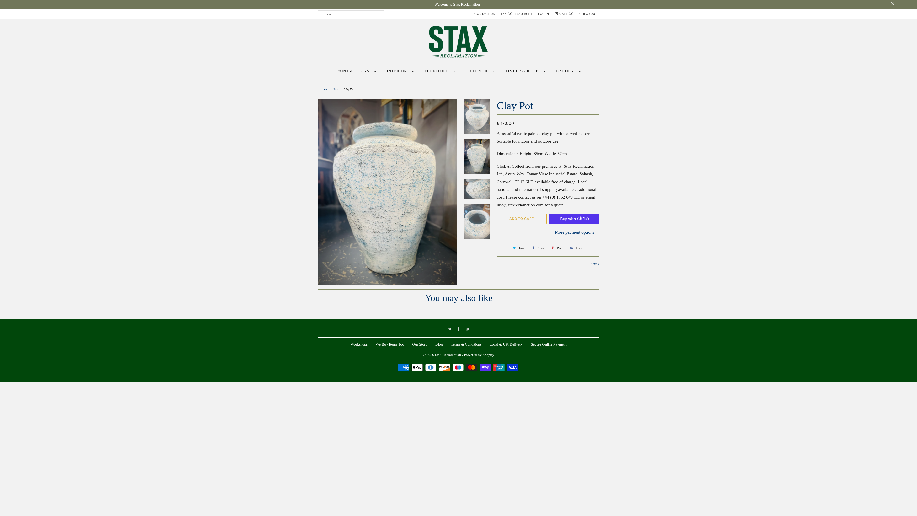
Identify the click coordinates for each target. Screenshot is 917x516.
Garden (566, 71)
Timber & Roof (523, 71)
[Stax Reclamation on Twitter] (450, 329)
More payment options (574, 232)
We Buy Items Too (390, 344)
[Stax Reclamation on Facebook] (458, 329)
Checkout (588, 14)
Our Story (419, 344)
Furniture (438, 71)
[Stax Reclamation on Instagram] (467, 329)
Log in (543, 14)
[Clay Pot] (387, 192)
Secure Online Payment (548, 344)
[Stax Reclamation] (458, 42)
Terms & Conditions (466, 344)
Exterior (478, 71)
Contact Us (484, 14)
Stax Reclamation (448, 355)
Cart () (565, 14)
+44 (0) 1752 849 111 (516, 14)
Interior (398, 71)
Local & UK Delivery (506, 344)
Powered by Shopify (479, 355)
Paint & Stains (354, 71)
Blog (439, 344)
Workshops (359, 344)
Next (594, 264)
